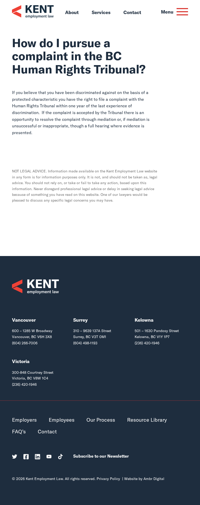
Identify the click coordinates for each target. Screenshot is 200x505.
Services (101, 12)
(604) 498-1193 (85, 343)
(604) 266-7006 (25, 343)
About (72, 12)
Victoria (20, 361)
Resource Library (147, 419)
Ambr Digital (153, 478)
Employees (61, 419)
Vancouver (24, 320)
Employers (24, 419)
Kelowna (144, 320)
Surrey (80, 320)
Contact (132, 12)
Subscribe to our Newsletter (101, 456)
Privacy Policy (108, 478)
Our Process (100, 419)
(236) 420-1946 (147, 343)
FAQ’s (19, 431)
